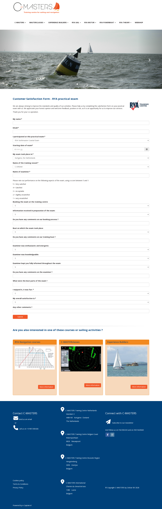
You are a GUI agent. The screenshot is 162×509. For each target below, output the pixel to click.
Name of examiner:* (21, 172)
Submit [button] (20, 317)
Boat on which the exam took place (28, 228)
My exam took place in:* (23, 154)
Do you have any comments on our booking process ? (35, 219)
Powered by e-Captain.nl (22, 505)
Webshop (139, 22)
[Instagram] (112, 435)
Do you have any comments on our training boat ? (34, 237)
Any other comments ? (22, 307)
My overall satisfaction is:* (24, 298)
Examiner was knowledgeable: (26, 254)
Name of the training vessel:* (25, 163)
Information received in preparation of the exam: (34, 210)
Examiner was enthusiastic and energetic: (31, 246)
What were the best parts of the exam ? (30, 281)
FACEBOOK (123, 430)
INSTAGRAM (139, 430)
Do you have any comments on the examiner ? (32, 272)
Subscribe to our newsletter (122, 423)
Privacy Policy (18, 487)
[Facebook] (107, 435)
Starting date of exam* (23, 145)
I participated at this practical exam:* (29, 136)
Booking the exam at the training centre (30, 202)
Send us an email (25, 419)
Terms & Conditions (20, 484)
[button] (12, 59)
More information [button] (46, 387)
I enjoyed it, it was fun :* (23, 289)
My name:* (17, 119)
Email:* (16, 128)
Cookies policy (18, 480)
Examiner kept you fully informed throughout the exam (37, 263)
